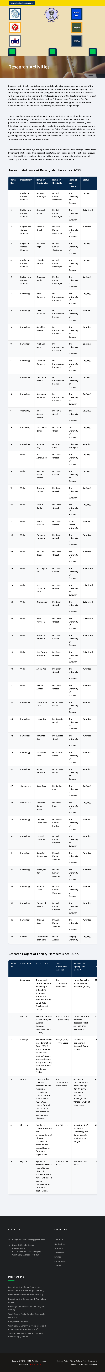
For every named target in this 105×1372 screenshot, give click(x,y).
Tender (57, 1265)
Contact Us (59, 1244)
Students (58, 1248)
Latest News (60, 1261)
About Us (58, 1240)
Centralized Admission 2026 (21, 3)
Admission (59, 1253)
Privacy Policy (63, 1361)
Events (57, 1257)
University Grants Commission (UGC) (25, 1295)
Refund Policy (81, 1361)
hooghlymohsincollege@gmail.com (28, 1240)
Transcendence (35, 1364)
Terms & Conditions (89, 1364)
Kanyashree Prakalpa (18, 1322)
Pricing (72, 1361)
